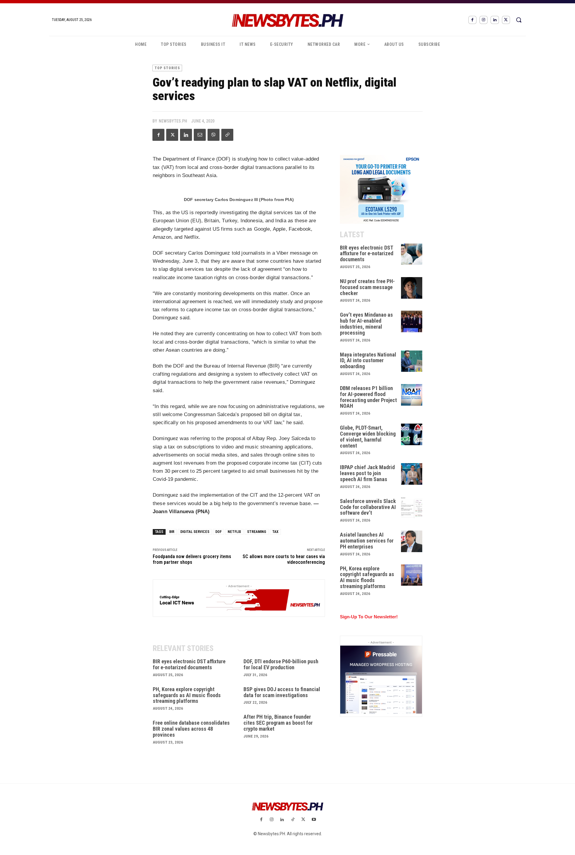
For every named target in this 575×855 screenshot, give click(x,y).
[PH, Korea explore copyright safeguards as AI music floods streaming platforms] (412, 575)
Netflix (234, 532)
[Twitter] (506, 20)
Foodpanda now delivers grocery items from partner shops (192, 559)
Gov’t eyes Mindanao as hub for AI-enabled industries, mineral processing (366, 324)
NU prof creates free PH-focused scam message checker (367, 287)
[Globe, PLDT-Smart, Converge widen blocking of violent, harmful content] (412, 434)
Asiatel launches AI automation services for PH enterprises (367, 540)
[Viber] (214, 135)
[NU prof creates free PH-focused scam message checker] (412, 288)
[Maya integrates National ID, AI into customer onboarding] (412, 361)
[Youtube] (313, 820)
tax (275, 532)
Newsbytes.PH (173, 121)
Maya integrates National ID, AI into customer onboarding (368, 360)
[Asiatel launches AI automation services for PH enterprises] (412, 541)
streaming (256, 532)
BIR (171, 532)
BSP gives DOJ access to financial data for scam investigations (281, 692)
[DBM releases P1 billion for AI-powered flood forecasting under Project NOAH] (412, 395)
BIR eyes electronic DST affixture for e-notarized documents (189, 664)
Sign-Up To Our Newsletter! (369, 616)
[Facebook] (472, 20)
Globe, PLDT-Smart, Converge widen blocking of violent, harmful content (368, 436)
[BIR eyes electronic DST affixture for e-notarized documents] (412, 254)
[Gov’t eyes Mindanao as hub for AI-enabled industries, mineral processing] (412, 321)
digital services (194, 532)
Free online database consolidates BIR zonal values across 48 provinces (191, 729)
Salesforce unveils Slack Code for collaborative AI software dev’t (368, 507)
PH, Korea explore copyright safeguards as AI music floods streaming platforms (187, 695)
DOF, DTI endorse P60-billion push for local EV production (280, 664)
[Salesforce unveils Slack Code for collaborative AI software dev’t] (412, 508)
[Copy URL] (227, 135)
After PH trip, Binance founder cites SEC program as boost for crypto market (278, 723)
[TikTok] (292, 820)
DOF (218, 532)
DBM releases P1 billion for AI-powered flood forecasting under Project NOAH (368, 397)
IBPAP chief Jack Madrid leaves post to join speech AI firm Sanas (367, 473)
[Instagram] (483, 20)
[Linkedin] (495, 20)
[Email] (200, 135)
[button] (519, 20)
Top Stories (167, 68)
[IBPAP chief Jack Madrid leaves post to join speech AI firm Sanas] (412, 474)
